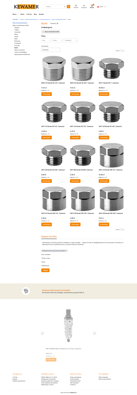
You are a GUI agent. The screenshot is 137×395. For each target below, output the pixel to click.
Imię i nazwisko (46, 254)
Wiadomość (45, 265)
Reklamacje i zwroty (47, 384)
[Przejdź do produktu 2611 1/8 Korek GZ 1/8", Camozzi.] (111, 112)
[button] (68, 6)
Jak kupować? (74, 383)
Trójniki (16, 30)
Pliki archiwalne (103, 377)
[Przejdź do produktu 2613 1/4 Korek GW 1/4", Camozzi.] (54, 199)
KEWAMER (15, 19)
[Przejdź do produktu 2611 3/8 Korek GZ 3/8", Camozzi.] (54, 155)
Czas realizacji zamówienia (49, 383)
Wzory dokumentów (105, 379)
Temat (43, 262)
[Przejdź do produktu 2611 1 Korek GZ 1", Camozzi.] (111, 68)
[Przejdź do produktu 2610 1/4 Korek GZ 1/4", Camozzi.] (54, 68)
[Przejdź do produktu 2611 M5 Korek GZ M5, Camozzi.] (83, 155)
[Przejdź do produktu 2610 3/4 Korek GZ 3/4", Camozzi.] (83, 68)
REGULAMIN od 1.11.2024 (49, 377)
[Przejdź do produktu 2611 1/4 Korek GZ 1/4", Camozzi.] (83, 112)
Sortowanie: (44, 46)
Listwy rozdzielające (20, 52)
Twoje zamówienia (75, 377)
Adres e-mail (46, 258)
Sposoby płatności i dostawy (50, 381)
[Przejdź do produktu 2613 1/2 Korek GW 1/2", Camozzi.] (111, 155)
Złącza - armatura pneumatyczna (29, 19)
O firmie (15, 377)
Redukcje (17, 41)
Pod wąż (17, 45)
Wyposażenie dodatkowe (22, 54)
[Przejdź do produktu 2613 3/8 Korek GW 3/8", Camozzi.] (111, 199)
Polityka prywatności (19, 381)
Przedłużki (17, 43)
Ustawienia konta (75, 381)
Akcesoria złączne (45, 19)
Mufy (16, 39)
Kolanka (16, 27)
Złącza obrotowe (19, 50)
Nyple (16, 36)
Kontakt (15, 379)
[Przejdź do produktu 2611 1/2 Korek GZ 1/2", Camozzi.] (54, 112)
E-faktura (73, 384)
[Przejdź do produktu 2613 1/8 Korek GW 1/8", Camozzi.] (83, 199)
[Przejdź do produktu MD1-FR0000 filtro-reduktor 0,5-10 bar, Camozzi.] (68, 326)
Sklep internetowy (67, 392)
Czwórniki (17, 32)
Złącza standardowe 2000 (59, 19)
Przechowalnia (74, 379)
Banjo (16, 34)
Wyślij (45, 270)
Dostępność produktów (48, 379)
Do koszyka (46, 94)
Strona (117, 50)
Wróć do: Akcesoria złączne (20, 22)
